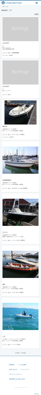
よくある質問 (22, 364)
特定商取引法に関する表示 (17, 379)
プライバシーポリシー (15, 374)
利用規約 (11, 364)
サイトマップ (25, 369)
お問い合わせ (13, 369)
